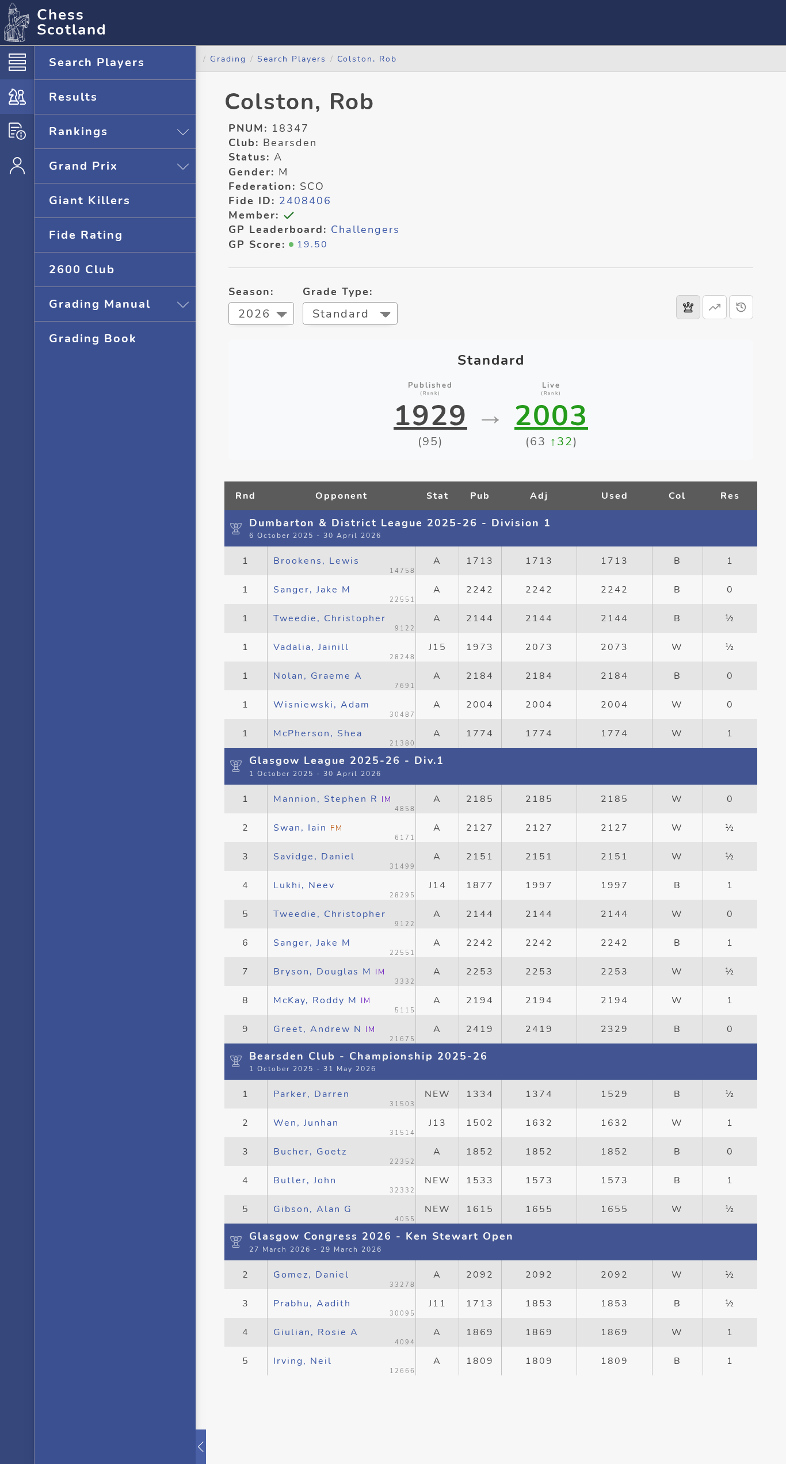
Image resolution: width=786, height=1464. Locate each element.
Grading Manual (100, 304)
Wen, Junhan (306, 1123)
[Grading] (17, 96)
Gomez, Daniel (311, 1274)
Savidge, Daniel (314, 856)
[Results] (688, 307)
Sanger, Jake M (312, 589)
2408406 (305, 201)
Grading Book (93, 338)
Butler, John (305, 1180)
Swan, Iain (308, 827)
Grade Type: (338, 292)
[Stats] (715, 307)
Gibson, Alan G (312, 1209)
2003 (551, 416)
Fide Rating (86, 235)
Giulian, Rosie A (315, 1332)
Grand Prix (83, 166)
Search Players (97, 62)
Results (73, 97)
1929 (430, 416)
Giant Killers (90, 200)
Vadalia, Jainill (311, 647)
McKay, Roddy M (322, 1000)
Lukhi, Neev (304, 885)
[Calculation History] (741, 307)
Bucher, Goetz (310, 1151)
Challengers (365, 229)
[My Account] (17, 165)
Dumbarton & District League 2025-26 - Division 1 (400, 523)
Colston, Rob (367, 58)
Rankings (78, 131)
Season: (251, 292)
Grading (228, 58)
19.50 (312, 244)
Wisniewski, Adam (321, 704)
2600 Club (82, 269)
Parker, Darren (311, 1094)
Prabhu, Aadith (312, 1303)
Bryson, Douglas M (329, 971)
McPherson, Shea (318, 733)
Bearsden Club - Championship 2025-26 (368, 1056)
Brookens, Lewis (316, 561)
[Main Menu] (17, 62)
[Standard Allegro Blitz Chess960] (350, 315)
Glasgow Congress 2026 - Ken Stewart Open (381, 1236)
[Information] (17, 131)
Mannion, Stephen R (332, 799)
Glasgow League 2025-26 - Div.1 (346, 760)
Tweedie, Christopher (329, 618)
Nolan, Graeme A (318, 676)
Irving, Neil (302, 1361)
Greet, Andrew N (324, 1029)
